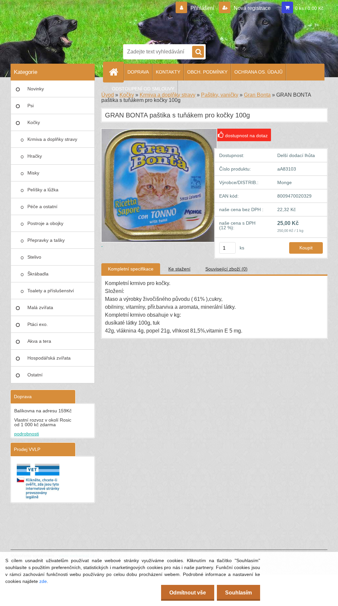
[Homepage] (116, 72)
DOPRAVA (138, 72)
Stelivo (34, 257)
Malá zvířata (40, 307)
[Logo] (176, 20)
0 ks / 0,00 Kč (309, 8)
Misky (33, 172)
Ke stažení (179, 268)
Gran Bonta (257, 95)
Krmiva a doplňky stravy (52, 139)
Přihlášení (202, 8)
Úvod (107, 95)
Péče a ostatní (42, 206)
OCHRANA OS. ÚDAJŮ (258, 72)
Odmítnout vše (187, 592)
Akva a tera (39, 341)
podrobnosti (26, 433)
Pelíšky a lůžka (42, 189)
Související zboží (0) (226, 268)
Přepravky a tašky (46, 240)
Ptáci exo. (37, 324)
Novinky (35, 88)
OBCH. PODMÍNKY (207, 72)
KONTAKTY (168, 72)
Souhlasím (238, 592)
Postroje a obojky (45, 223)
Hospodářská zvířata (49, 358)
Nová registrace (251, 8)
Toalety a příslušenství (50, 290)
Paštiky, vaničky (219, 95)
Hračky (34, 156)
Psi (30, 105)
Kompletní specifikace (130, 268)
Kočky (33, 122)
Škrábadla (38, 273)
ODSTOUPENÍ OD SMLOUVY (143, 88)
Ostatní (35, 374)
